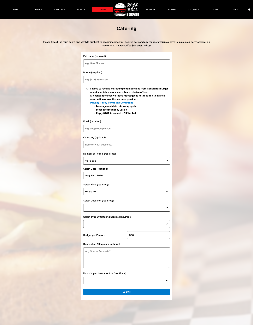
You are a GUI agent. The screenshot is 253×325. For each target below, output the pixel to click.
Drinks (38, 9)
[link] (127, 9)
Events (81, 9)
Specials (59, 9)
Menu (16, 9)
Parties (172, 9)
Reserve (150, 9)
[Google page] (249, 9)
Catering (193, 9)
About (237, 9)
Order (102, 9)
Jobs (215, 9)
